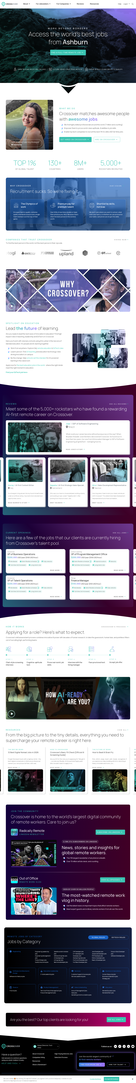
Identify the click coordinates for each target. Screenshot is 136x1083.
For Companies (63, 4)
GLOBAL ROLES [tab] (98, 937)
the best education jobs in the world (31, 365)
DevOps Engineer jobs (79, 958)
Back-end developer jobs (61, 962)
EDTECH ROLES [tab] (118, 937)
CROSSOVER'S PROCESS (114, 627)
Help (119, 4)
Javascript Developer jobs (99, 954)
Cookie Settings (95, 1079)
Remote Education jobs (108, 991)
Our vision (116, 186)
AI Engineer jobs (58, 960)
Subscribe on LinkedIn (108, 832)
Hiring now (120, 240)
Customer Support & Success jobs (81, 974)
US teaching (31, 352)
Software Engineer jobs (60, 956)
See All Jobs (120, 533)
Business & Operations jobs (110, 976)
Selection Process (61, 1057)
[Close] (132, 1079)
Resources (94, 4)
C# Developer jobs (78, 951)
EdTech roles (58, 348)
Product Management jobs (48, 993)
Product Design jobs (41, 960)
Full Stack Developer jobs (80, 962)
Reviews (80, 4)
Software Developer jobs (118, 956)
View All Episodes (110, 880)
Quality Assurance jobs (41, 962)
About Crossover (38, 1054)
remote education (44, 348)
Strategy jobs (106, 978)
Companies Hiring (38, 1057)
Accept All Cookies (111, 1079)
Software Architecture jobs (17, 976)
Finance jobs (13, 991)
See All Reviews (118, 404)
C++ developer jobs (78, 954)
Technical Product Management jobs (51, 991)
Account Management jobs (79, 991)
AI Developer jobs (59, 958)
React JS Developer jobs (98, 960)
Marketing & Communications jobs (81, 995)
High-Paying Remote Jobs (64, 1054)
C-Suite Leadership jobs (47, 974)
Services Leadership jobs (78, 976)
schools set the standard (36, 358)
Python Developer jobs (98, 958)
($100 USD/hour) (31, 557)
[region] (68, 1079)
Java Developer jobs (97, 951)
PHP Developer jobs (97, 956)
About (25, 4)
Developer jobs (77, 956)
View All (122, 730)
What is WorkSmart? (39, 1065)
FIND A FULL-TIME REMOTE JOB (66, 52)
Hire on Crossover (105, 139)
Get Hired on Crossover (73, 139)
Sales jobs (74, 993)
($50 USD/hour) (95, 584)
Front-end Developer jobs (80, 960)
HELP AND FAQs (10, 1063)
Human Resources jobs (109, 974)
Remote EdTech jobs (108, 993)
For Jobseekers (42, 4)
